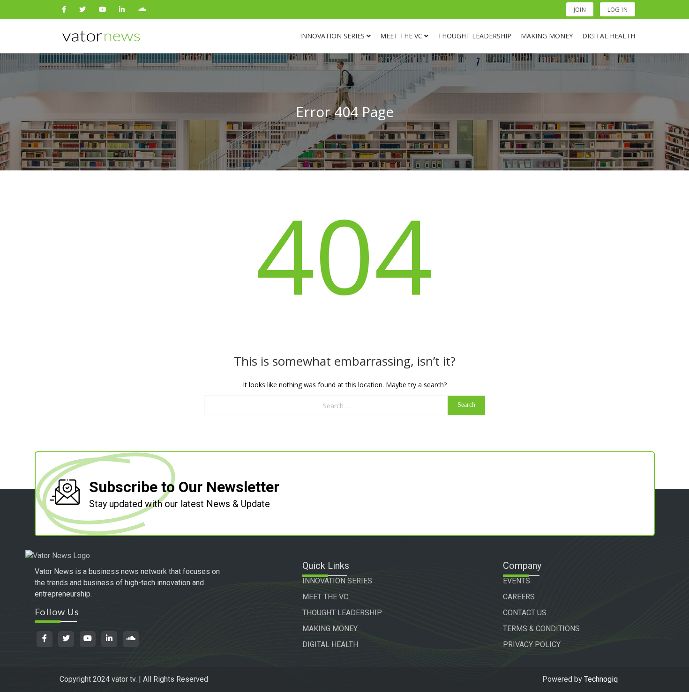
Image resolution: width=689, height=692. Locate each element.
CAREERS (519, 596)
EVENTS (516, 580)
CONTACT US (525, 612)
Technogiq (601, 679)
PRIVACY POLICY (532, 644)
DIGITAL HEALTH (330, 644)
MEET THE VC (325, 596)
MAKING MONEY (330, 628)
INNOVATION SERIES (337, 580)
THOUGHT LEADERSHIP (342, 612)
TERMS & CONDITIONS (541, 628)
